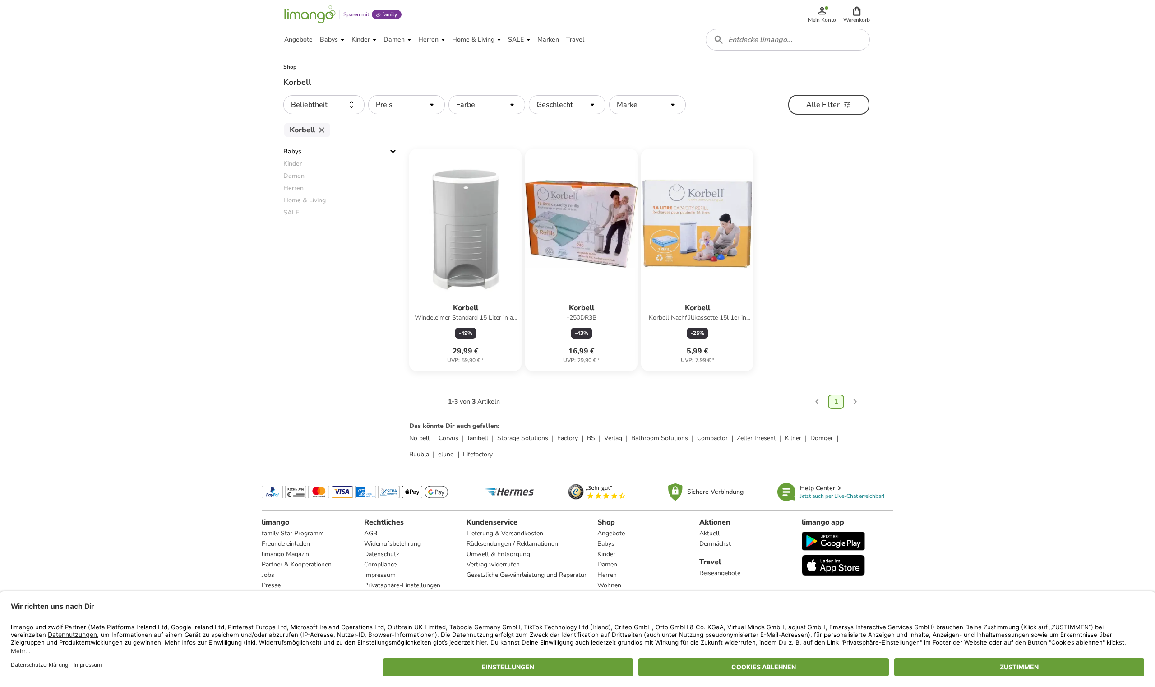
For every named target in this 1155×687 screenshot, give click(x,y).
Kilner (793, 438)
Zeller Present (756, 438)
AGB (370, 533)
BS (591, 438)
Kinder (606, 554)
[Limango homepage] (310, 14)
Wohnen (609, 585)
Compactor (712, 438)
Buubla (419, 454)
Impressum (380, 575)
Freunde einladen (286, 543)
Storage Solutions (522, 438)
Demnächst (715, 543)
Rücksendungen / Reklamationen (512, 543)
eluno (446, 454)
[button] (856, 14)
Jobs (268, 575)
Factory (567, 438)
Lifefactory (478, 454)
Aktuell (709, 533)
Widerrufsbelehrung (392, 543)
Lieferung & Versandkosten (505, 533)
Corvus (448, 438)
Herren (607, 575)
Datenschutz (381, 554)
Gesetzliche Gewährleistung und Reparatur (527, 575)
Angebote (611, 533)
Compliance (380, 564)
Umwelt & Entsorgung (498, 554)
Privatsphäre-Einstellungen (402, 585)
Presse (271, 585)
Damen (607, 564)
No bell (419, 438)
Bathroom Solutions (659, 438)
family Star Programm (293, 533)
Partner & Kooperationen (297, 564)
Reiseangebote (719, 573)
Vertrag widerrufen (493, 564)
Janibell (477, 438)
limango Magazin (285, 554)
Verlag (613, 438)
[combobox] (788, 40)
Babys (292, 151)
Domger (821, 438)
